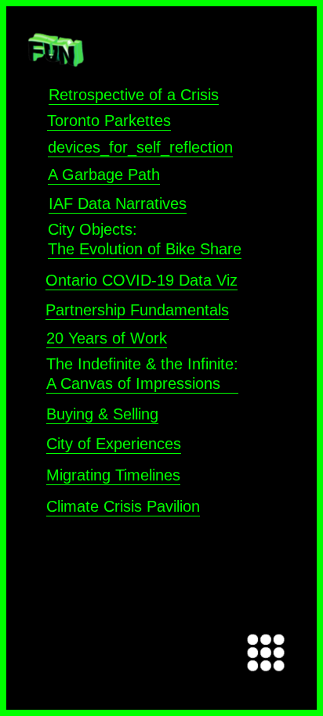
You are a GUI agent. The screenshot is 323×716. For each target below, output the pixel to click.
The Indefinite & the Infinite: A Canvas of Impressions (142, 373)
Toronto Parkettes (109, 120)
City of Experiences (113, 443)
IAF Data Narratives (118, 203)
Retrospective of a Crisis (134, 94)
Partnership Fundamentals (137, 309)
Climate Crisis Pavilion (123, 506)
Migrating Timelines (113, 475)
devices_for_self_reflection (140, 147)
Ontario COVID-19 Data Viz (141, 280)
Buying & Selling (102, 414)
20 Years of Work (106, 338)
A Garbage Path (104, 174)
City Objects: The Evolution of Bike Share (144, 239)
